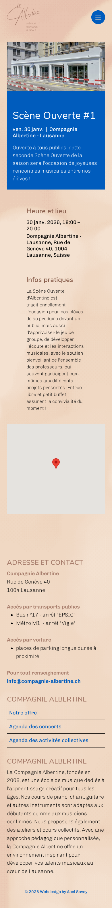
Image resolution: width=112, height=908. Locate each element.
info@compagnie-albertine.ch (44, 681)
